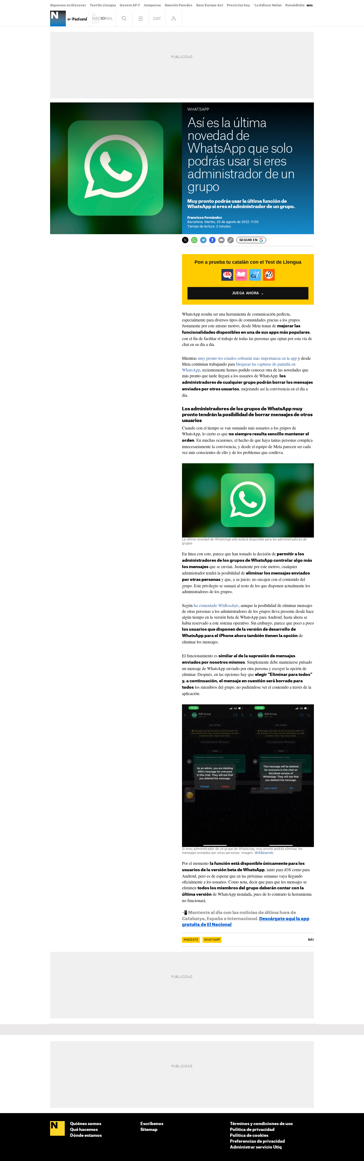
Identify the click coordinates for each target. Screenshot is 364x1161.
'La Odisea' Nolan (268, 5)
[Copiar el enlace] (230, 240)
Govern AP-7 (130, 5)
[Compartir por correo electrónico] (221, 240)
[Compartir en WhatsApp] (194, 240)
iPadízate (191, 940)
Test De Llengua (103, 5)
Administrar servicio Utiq (256, 1147)
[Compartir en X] (185, 240)
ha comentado (216, 605)
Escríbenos (151, 1124)
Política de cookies (249, 1136)
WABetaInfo (263, 852)
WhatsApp (212, 940)
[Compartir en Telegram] (203, 240)
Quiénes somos (85, 1124)
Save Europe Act (209, 5)
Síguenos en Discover (68, 5)
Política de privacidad (252, 1130)
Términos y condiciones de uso (261, 1124)
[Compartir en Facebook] (212, 240)
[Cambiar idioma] (157, 18)
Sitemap (148, 1130)
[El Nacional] (57, 1129)
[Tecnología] (58, 18)
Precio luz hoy (238, 5)
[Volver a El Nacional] (102, 18)
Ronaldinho (295, 5)
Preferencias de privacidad (257, 1141)
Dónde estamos (86, 1136)
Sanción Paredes (178, 5)
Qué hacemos (84, 1130)
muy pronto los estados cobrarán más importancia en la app (247, 358)
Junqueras (152, 5)
